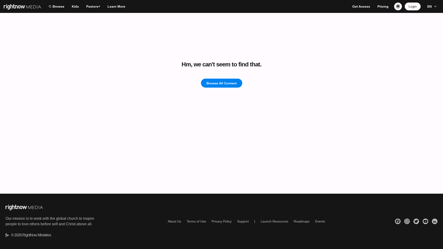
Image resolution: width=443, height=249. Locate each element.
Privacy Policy (222, 221)
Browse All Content (222, 83)
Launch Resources (274, 221)
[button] (431, 6)
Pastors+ (93, 6)
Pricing (383, 6)
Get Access (361, 6)
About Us (174, 221)
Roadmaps (302, 221)
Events (320, 221)
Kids (75, 6)
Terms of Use (196, 221)
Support (243, 221)
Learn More (116, 6)
